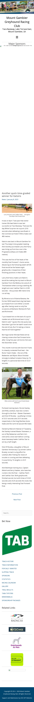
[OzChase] (17, 629)
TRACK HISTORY (8, 561)
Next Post (17, 499)
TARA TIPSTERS (7, 593)
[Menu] (17, 37)
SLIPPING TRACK (8, 572)
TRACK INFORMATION (10, 565)
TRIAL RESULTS (7, 590)
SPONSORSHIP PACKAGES (11, 600)
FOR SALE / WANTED (9, 568)
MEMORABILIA (7, 597)
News (4, 199)
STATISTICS (6, 579)
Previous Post (17, 494)
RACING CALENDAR (9, 583)
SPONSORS (6, 575)
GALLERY (5, 586)
